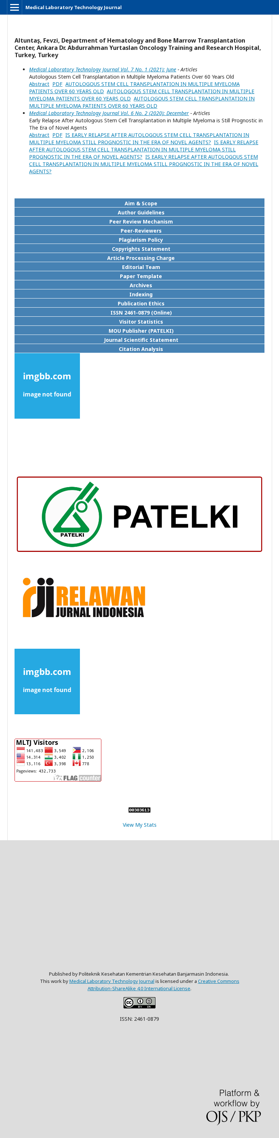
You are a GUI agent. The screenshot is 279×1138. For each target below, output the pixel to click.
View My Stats (140, 824)
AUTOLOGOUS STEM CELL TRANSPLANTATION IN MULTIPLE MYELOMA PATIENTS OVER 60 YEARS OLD (142, 102)
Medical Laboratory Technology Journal (73, 7)
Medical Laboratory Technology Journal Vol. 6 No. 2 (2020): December (109, 113)
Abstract (39, 83)
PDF (57, 83)
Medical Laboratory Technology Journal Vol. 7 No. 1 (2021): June (102, 69)
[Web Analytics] (139, 810)
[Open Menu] (14, 7)
